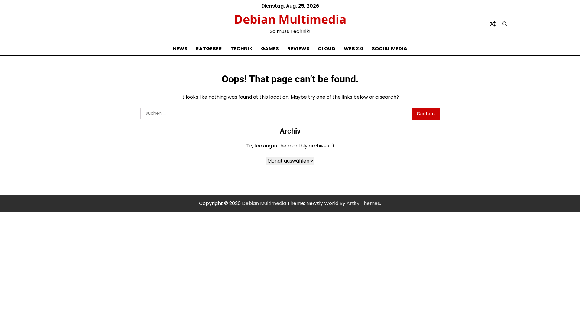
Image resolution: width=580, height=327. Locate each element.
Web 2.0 (353, 48)
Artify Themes (363, 203)
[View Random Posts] (492, 23)
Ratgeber (209, 48)
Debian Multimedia (290, 19)
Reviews (298, 48)
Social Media (389, 48)
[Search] (504, 23)
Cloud (326, 48)
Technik (241, 48)
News (180, 48)
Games (270, 48)
